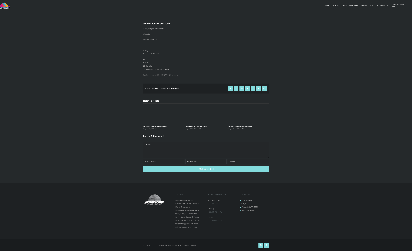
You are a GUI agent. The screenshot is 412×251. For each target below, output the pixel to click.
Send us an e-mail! (248, 210)
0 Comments (174, 75)
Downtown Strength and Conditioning (169, 245)
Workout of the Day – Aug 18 (155, 126)
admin (147, 75)
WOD (167, 75)
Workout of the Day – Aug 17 (197, 126)
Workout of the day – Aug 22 (240, 126)
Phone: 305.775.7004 (249, 207)
